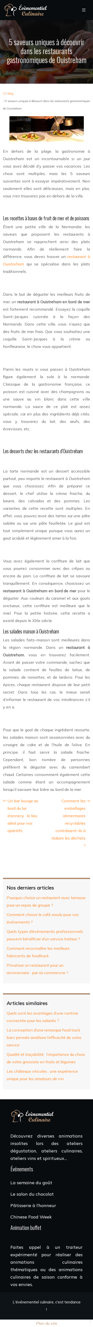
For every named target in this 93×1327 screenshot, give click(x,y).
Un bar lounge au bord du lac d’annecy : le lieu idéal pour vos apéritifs (22, 815)
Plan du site (46, 1323)
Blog (10, 93)
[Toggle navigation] (83, 10)
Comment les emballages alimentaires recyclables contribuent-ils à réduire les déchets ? (69, 823)
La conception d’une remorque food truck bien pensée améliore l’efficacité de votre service (44, 1037)
